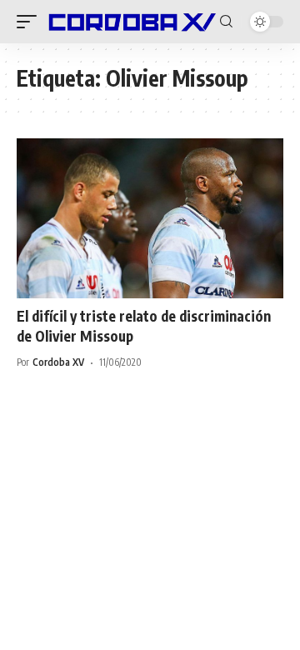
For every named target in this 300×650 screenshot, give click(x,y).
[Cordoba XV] (130, 21)
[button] (31, 21)
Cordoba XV (58, 362)
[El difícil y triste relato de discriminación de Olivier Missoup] (150, 218)
